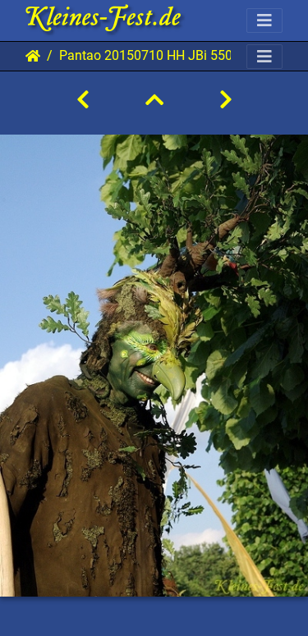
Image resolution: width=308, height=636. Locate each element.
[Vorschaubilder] (154, 100)
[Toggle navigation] (264, 20)
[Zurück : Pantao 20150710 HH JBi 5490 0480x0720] (83, 100)
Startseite (32, 56)
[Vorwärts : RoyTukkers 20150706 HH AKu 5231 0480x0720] (226, 100)
